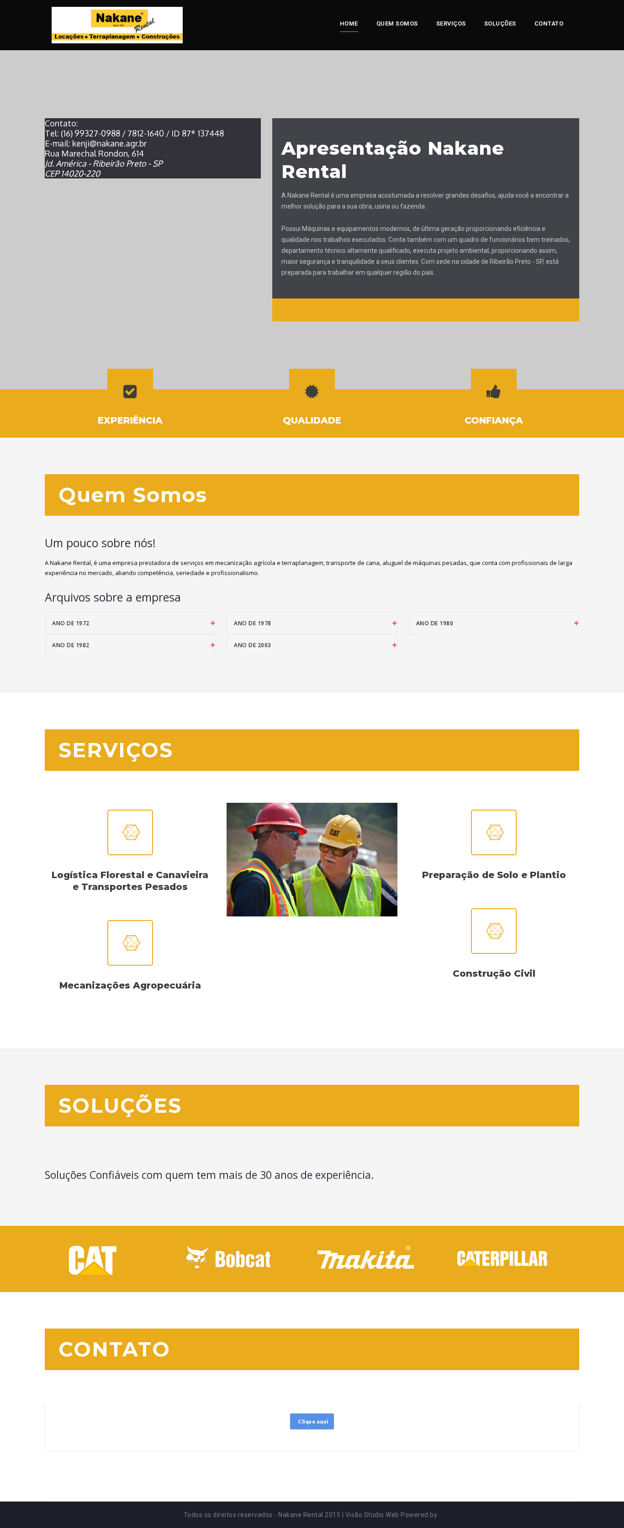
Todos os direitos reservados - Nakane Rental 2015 (262, 1514)
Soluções (500, 23)
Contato (549, 23)
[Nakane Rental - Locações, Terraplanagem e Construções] (117, 24)
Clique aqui (313, 1421)
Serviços (451, 23)
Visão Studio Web (372, 1514)
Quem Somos (397, 23)
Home (349, 23)
